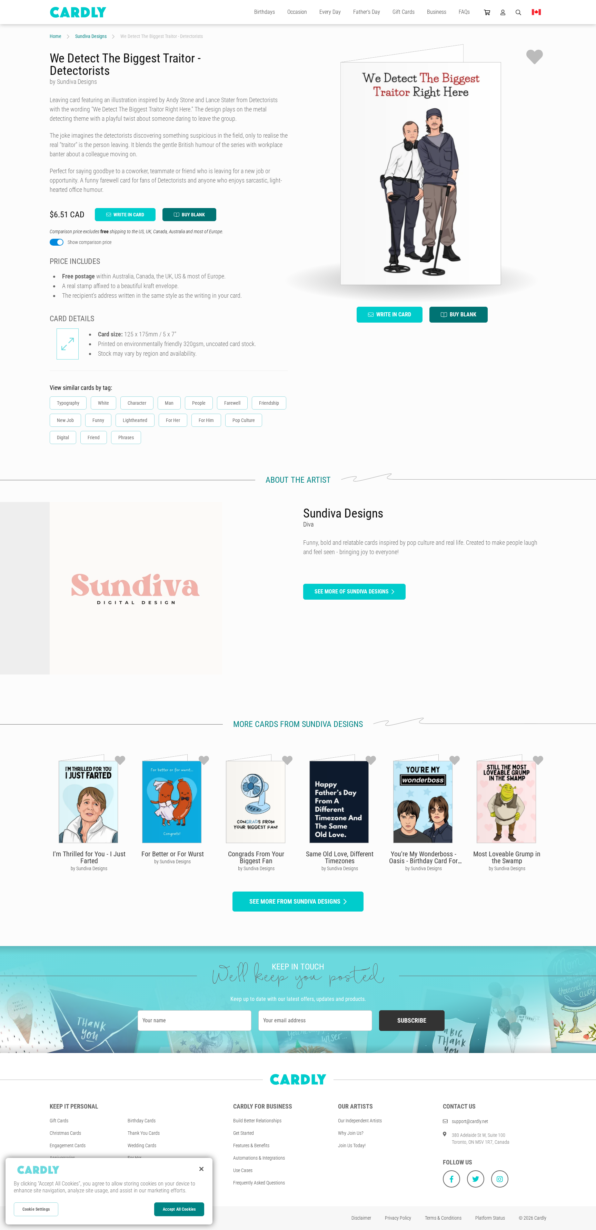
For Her (173, 420)
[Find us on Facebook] (451, 1179)
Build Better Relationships (257, 1120)
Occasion (297, 12)
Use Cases (242, 1170)
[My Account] (502, 12)
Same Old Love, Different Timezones (340, 857)
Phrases (126, 437)
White (103, 403)
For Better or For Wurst (172, 854)
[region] (109, 1191)
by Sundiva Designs (89, 868)
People (199, 403)
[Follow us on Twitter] (475, 1179)
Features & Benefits (251, 1145)
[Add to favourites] (534, 57)
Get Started (243, 1133)
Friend (94, 437)
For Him (206, 420)
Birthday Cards (142, 1120)
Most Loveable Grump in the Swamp (506, 857)
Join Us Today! (352, 1145)
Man (169, 403)
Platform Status (490, 1218)
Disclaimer (361, 1218)
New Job (65, 420)
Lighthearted (135, 420)
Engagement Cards (68, 1145)
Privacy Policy (398, 1218)
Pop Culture (243, 420)
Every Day (330, 12)
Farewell (232, 403)
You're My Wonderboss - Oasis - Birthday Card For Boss (423, 861)
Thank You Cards (144, 1133)
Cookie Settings (36, 1209)
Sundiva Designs (91, 36)
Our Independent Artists (360, 1120)
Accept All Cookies (179, 1209)
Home (55, 36)
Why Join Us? (351, 1133)
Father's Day (366, 12)
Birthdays (264, 12)
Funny (98, 420)
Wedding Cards (142, 1145)
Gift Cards (404, 12)
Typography (68, 403)
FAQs (464, 12)
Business (436, 12)
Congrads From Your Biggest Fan (256, 857)
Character (137, 403)
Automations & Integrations (259, 1158)
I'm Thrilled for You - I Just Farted (89, 857)
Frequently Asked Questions (259, 1182)
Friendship (269, 403)
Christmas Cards (65, 1133)
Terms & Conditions (443, 1218)
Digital (63, 437)
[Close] (201, 1169)
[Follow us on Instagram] (499, 1179)
